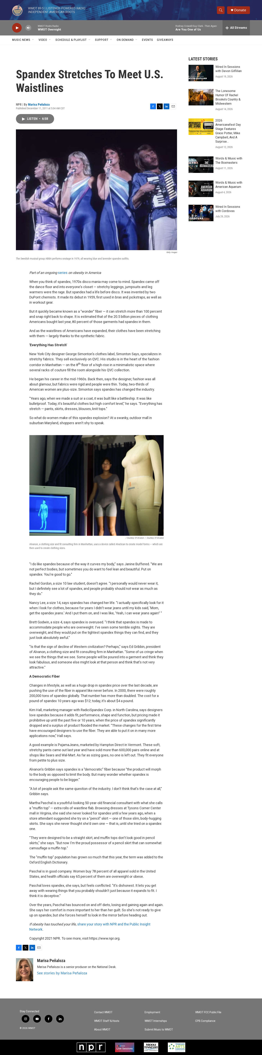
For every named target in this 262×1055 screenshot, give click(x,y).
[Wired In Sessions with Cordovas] (201, 213)
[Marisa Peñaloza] (24, 969)
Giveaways (165, 39)
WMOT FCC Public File (208, 1012)
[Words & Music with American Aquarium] (201, 189)
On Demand (125, 39)
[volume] (28, 28)
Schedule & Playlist (71, 39)
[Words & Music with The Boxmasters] (201, 164)
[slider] (34, 28)
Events (147, 39)
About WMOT (102, 1029)
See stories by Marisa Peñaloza (62, 973)
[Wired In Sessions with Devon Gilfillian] (201, 73)
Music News (21, 39)
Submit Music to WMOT (159, 1029)
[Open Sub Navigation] (33, 39)
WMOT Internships (156, 1021)
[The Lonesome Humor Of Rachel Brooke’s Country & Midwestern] (201, 97)
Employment (152, 1012)
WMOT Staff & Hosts (106, 1021)
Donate (240, 10)
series (63, 273)
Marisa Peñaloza (39, 104)
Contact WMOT (103, 1012)
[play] (17, 28)
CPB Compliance (205, 1021)
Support (101, 39)
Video (43, 39)
